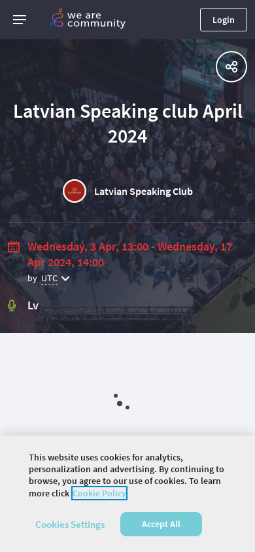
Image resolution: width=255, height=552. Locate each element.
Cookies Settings (70, 524)
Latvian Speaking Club (143, 191)
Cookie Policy (99, 493)
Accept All (161, 524)
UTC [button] (49, 278)
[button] (19, 19)
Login (223, 20)
